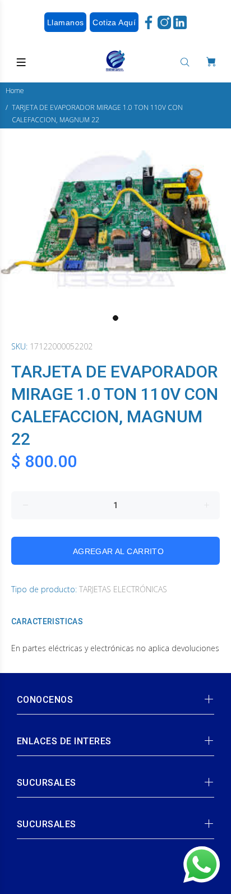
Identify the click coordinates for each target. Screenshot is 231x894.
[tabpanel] (115, 218)
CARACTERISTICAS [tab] (47, 621)
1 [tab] (115, 318)
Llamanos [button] (65, 22)
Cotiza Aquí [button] (114, 22)
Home (15, 90)
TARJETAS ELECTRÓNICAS (123, 589)
